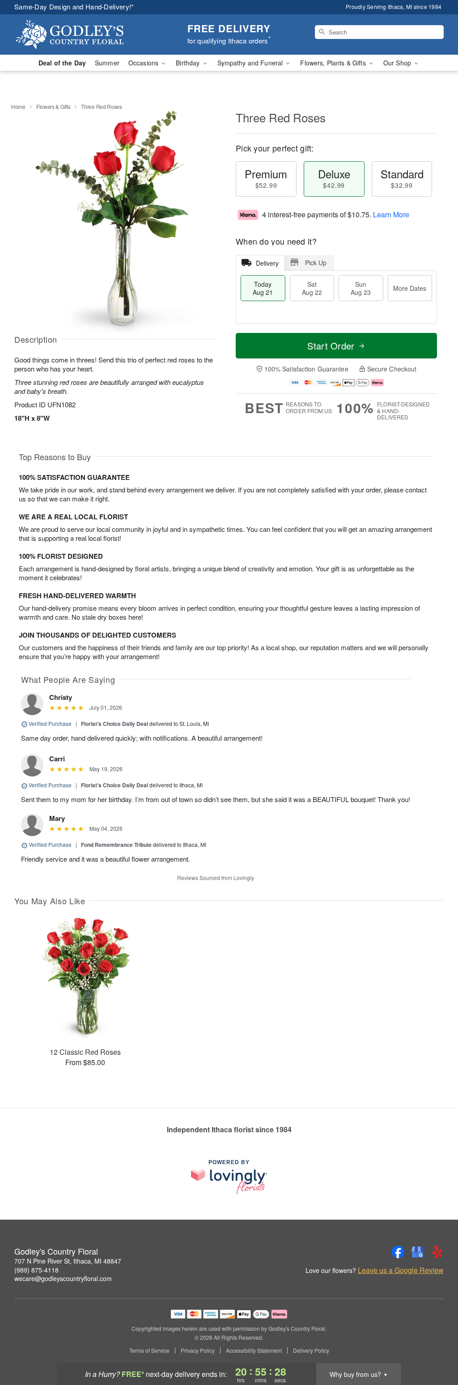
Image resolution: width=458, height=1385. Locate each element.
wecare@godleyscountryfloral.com (63, 1278)
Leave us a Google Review (401, 1270)
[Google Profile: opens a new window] (417, 1252)
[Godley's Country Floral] (78, 34)
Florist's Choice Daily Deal (114, 724)
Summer (107, 62)
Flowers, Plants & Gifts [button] (333, 62)
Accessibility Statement (254, 1350)
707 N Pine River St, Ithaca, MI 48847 (67, 1260)
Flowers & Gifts (53, 106)
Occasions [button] (144, 62)
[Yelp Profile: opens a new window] (437, 1252)
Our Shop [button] (398, 62)
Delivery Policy (311, 1350)
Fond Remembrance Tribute (116, 845)
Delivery (267, 263)
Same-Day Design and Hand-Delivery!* (74, 6)
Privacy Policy (198, 1350)
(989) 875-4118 (36, 1269)
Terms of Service (149, 1350)
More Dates (409, 288)
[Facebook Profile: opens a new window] (398, 1252)
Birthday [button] (188, 62)
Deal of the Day (62, 62)
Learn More (391, 214)
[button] (434, 1347)
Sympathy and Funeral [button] (251, 62)
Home (18, 106)
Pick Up (316, 262)
